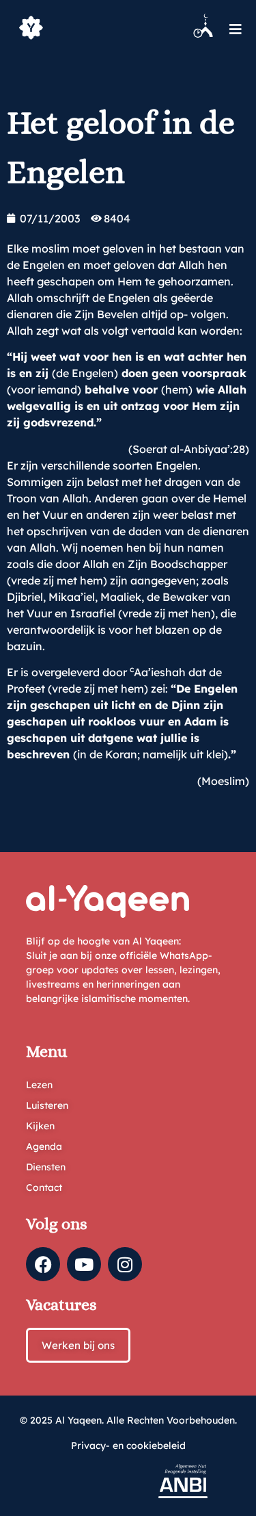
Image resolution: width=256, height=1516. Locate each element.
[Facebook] (43, 1264)
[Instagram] (125, 1264)
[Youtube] (84, 1264)
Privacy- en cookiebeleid (128, 1445)
